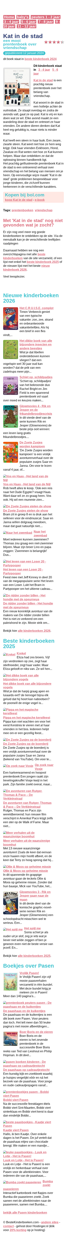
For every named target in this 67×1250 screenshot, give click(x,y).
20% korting (18, 1230)
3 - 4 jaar (11, 22)
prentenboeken (22, 210)
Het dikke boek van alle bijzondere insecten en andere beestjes (36, 344)
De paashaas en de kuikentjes (24, 1011)
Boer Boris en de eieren (36, 1032)
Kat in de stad (43, 80)
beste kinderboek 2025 (43, 261)
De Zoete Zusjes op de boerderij (25, 743)
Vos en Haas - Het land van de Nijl (26, 484)
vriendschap (43, 210)
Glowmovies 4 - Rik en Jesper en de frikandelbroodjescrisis (36, 410)
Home (9, 17)
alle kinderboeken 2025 (34, 955)
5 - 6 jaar (28, 22)
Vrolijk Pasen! (29, 973)
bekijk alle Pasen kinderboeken (25, 1212)
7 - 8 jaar (46, 22)
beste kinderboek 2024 (41, 59)
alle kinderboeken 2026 (34, 630)
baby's (22, 17)
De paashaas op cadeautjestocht (26, 1069)
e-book (40, 199)
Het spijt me (32, 928)
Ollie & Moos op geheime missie (25, 870)
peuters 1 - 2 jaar (45, 17)
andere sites (49, 1222)
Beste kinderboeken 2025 (29, 643)
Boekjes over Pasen (28, 966)
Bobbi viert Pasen (15, 1099)
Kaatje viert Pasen (16, 1130)
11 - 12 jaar (26, 26)
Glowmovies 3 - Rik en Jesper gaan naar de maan (35, 895)
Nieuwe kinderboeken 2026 (31, 298)
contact (8, 1226)
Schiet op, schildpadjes (36, 377)
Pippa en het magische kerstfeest (26, 717)
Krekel (21, 653)
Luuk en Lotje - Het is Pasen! (23, 1160)
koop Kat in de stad (18, 199)
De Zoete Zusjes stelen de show (25, 510)
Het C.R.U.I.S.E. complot (36, 308)
